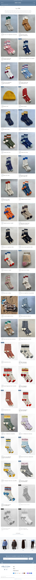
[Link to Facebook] (4, 569)
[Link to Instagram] (6, 569)
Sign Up (31, 558)
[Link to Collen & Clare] (6, 567)
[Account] (33, 2)
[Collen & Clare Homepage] (18, 2)
